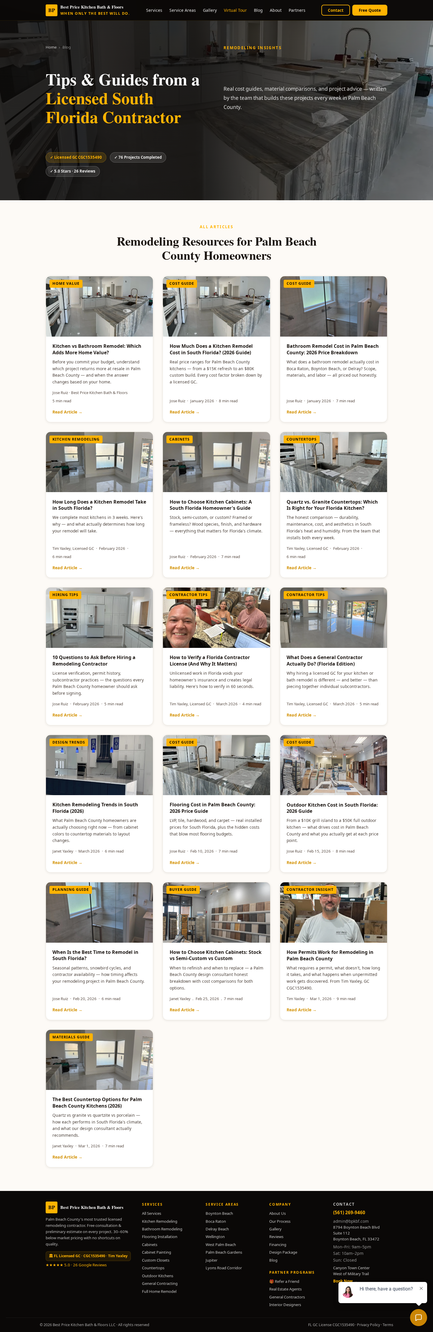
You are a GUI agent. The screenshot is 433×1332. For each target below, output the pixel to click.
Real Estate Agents (285, 1289)
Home (51, 47)
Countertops (153, 1267)
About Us (277, 1213)
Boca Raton (216, 1221)
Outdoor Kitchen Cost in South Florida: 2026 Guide (332, 808)
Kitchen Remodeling (159, 1221)
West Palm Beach (221, 1244)
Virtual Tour (235, 10)
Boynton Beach (219, 1213)
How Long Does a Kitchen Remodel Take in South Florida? (99, 505)
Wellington (215, 1236)
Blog (258, 10)
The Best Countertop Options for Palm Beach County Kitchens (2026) (97, 1102)
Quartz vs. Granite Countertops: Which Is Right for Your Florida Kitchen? (332, 505)
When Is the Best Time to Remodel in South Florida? (95, 955)
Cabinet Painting (156, 1252)
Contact (335, 10)
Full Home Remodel (159, 1291)
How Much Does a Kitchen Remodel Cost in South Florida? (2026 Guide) (211, 349)
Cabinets (149, 1244)
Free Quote (370, 10)
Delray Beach (217, 1229)
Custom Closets (155, 1260)
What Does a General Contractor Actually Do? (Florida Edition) (325, 660)
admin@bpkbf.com (351, 1221)
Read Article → (67, 412)
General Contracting (160, 1283)
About (276, 10)
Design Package (283, 1252)
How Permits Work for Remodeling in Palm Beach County (330, 955)
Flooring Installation (159, 1236)
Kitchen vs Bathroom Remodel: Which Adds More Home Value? (96, 349)
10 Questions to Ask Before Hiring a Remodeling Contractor (93, 660)
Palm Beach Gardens (224, 1252)
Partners (297, 10)
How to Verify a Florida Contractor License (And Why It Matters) (210, 660)
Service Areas (182, 10)
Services (154, 10)
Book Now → (345, 1281)
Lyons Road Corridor (224, 1267)
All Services (151, 1213)
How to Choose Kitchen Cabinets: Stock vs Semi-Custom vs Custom (216, 955)
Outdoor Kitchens (157, 1275)
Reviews (276, 1236)
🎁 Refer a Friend (284, 1281)
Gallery (210, 10)
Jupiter (211, 1260)
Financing (277, 1244)
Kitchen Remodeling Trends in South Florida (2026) (95, 807)
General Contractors (287, 1297)
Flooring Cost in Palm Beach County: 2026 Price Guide (212, 807)
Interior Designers (285, 1304)
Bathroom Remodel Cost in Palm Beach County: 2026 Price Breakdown (333, 349)
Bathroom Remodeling (162, 1229)
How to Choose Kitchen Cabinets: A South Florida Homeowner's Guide (211, 505)
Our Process (279, 1221)
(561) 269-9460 (349, 1212)
